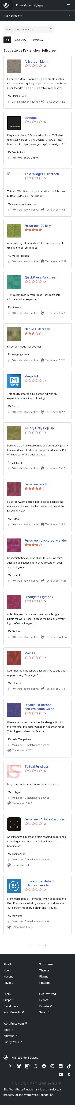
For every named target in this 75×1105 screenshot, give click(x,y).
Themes (44, 970)
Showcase (46, 964)
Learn (7, 994)
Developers (10, 1006)
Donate (45, 1006)
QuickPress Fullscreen (41, 277)
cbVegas (31, 118)
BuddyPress (12, 1042)
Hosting (8, 976)
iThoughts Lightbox (39, 597)
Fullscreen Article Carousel (45, 819)
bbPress (10, 1036)
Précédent (31, 944)
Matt (8, 1029)
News (7, 970)
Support (8, 1000)
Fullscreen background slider (46, 540)
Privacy (8, 982)
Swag (44, 1012)
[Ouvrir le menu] (69, 5)
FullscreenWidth (36, 484)
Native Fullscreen (37, 329)
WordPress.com (15, 1023)
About (7, 964)
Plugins (43, 976)
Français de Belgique (25, 1057)
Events (43, 1000)
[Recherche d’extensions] (50, 29)
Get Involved (47, 994)
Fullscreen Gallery (38, 225)
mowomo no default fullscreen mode (39, 883)
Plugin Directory (12, 15)
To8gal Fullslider (36, 766)
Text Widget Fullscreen (42, 174)
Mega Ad (31, 376)
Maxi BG (30, 653)
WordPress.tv (13, 1012)
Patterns (44, 982)
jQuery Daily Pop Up (39, 428)
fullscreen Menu (36, 61)
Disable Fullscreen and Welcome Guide (39, 707)
